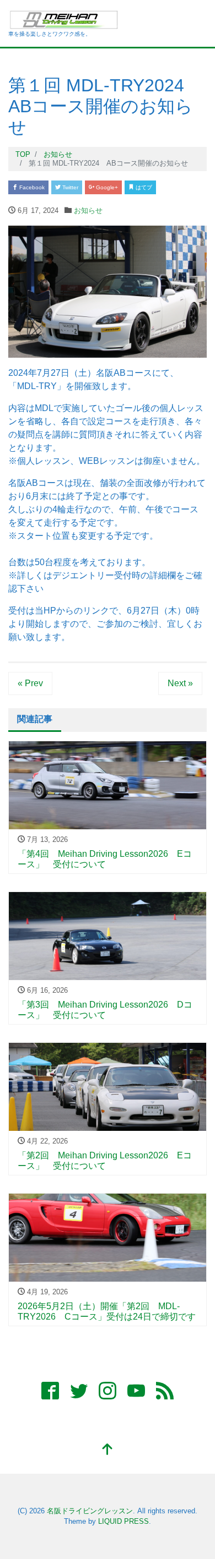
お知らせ (88, 210)
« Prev (30, 683)
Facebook (31, 187)
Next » (180, 683)
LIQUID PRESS (123, 1521)
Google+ (106, 187)
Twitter (69, 187)
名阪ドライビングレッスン (90, 1511)
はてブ (143, 187)
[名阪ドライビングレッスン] (64, 18)
